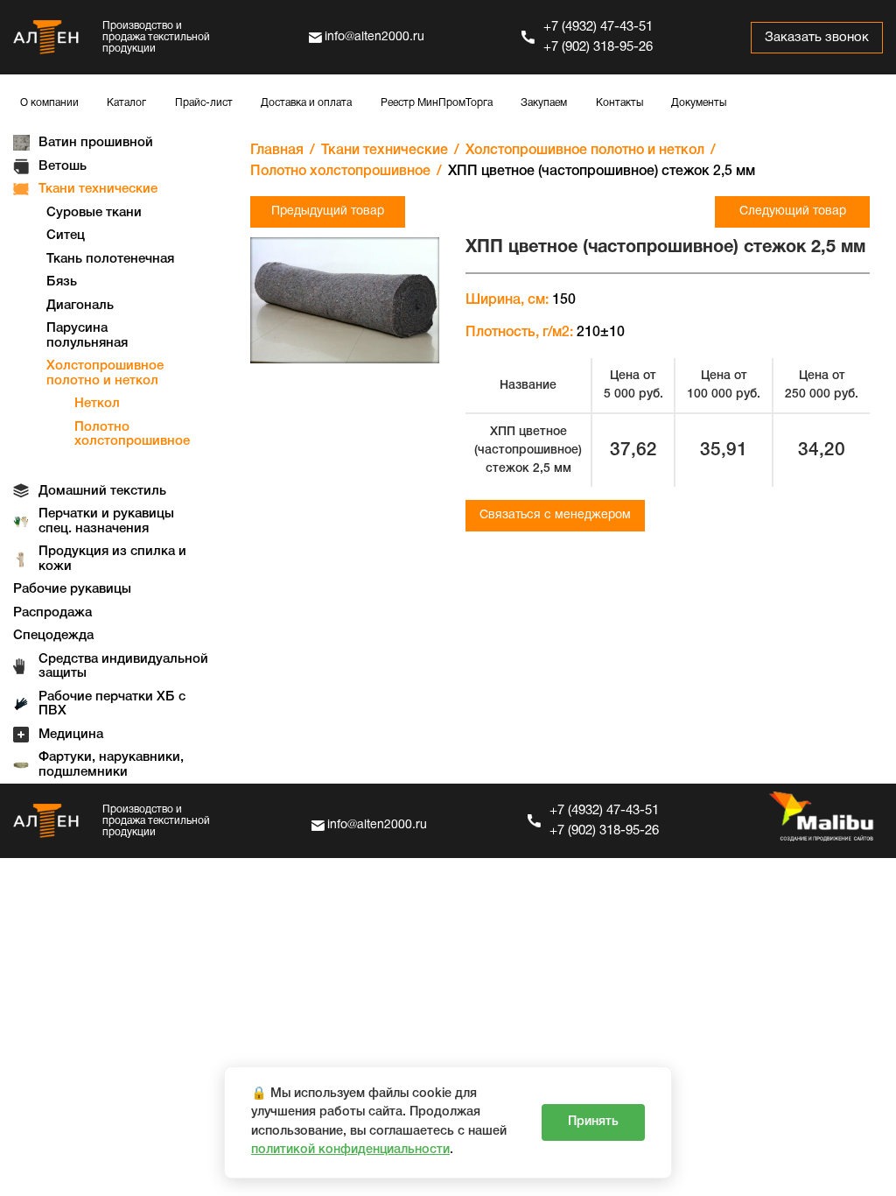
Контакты (619, 103)
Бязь (61, 282)
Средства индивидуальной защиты (123, 666)
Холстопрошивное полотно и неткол (105, 373)
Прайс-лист (204, 103)
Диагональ (80, 305)
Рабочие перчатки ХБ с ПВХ (112, 704)
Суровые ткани (94, 213)
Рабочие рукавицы (72, 589)
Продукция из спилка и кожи (112, 559)
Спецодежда (53, 636)
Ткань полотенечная (110, 259)
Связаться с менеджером (555, 515)
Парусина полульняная (87, 335)
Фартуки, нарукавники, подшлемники (111, 764)
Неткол (97, 403)
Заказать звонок (817, 38)
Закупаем (544, 103)
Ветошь (62, 166)
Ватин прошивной (95, 143)
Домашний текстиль (102, 491)
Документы (698, 103)
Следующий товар (792, 211)
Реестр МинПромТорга (437, 103)
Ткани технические (98, 189)
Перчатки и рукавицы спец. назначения (106, 521)
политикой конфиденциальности (350, 1150)
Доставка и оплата (306, 103)
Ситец (65, 235)
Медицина (70, 734)
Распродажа (52, 613)
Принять (593, 1122)
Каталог (126, 103)
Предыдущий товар (327, 211)
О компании (49, 103)
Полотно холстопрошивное (132, 434)
